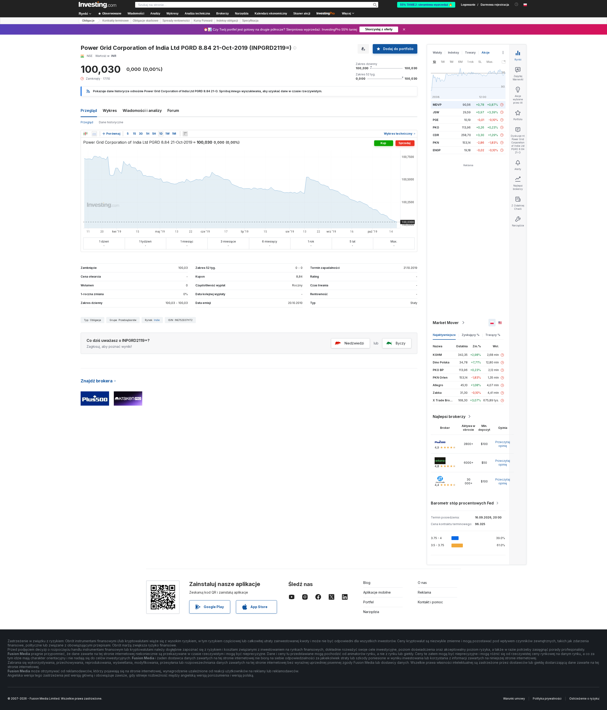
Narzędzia (371, 612)
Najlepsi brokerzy (449, 416)
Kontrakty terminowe (115, 20)
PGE (435, 120)
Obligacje (88, 20)
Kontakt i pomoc (430, 602)
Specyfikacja (250, 20)
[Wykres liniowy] (94, 133)
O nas (422, 583)
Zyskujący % (470, 335)
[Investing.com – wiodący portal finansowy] (97, 4)
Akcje (486, 52)
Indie (157, 320)
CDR (436, 135)
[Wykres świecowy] (85, 133)
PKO (436, 127)
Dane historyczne (111, 122)
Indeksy (453, 52)
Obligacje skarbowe (145, 20)
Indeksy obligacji (227, 20)
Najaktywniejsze (444, 335)
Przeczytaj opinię (502, 444)
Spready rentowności (176, 20)
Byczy (400, 343)
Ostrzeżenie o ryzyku (584, 698)
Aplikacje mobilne (377, 592)
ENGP (437, 150)
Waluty (437, 52)
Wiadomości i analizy (142, 110)
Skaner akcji (301, 13)
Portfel (368, 602)
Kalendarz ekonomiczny (271, 13)
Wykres (110, 110)
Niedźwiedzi (354, 343)
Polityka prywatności (547, 698)
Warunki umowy (514, 698)
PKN (436, 142)
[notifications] (516, 4)
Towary (470, 52)
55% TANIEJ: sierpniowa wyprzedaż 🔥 (426, 4)
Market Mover (446, 322)
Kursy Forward (203, 20)
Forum (173, 110)
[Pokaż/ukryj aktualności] (185, 133)
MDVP (437, 104)
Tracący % (492, 335)
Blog (366, 583)
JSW (436, 112)
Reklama (424, 592)
